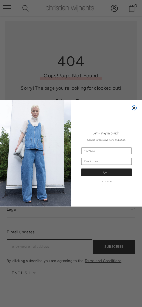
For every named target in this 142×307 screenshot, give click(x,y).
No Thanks (106, 181)
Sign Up (106, 172)
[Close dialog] (134, 108)
